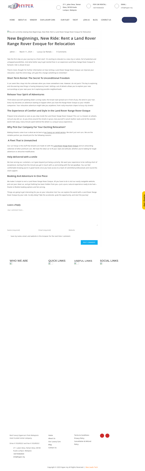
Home (12, 20)
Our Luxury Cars (47, 20)
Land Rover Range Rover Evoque (65, 146)
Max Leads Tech (92, 467)
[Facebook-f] (102, 436)
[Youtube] (107, 436)
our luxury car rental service (55, 132)
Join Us (86, 20)
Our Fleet (65, 20)
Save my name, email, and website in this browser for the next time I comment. (41, 236)
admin (12, 52)
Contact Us (106, 20)
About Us (22, 20)
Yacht (75, 20)
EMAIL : (124, 4)
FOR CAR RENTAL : (100, 4)
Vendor (33, 20)
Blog (95, 20)
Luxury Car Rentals (44, 52)
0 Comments (61, 52)
